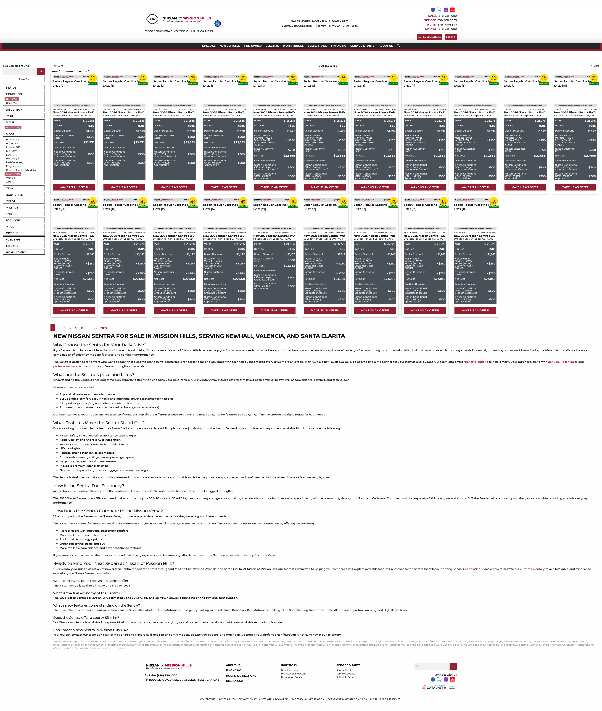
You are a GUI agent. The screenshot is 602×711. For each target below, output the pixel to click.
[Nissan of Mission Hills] (178, 20)
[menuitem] (25, 99)
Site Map (266, 699)
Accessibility (227, 699)
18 (95, 327)
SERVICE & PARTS (348, 665)
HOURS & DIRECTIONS (241, 675)
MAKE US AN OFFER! (74, 187)
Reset (22, 79)
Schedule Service (429, 36)
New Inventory (289, 670)
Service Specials (345, 673)
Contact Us (208, 699)
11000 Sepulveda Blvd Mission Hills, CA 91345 (179, 31)
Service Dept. (343, 670)
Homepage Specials (292, 677)
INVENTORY (289, 665)
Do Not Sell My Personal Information (300, 699)
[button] (217, 23)
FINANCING (233, 670)
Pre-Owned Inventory (293, 673)
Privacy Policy (249, 699)
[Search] (41, 71)
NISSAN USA (234, 680)
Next (104, 327)
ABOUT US (233, 665)
